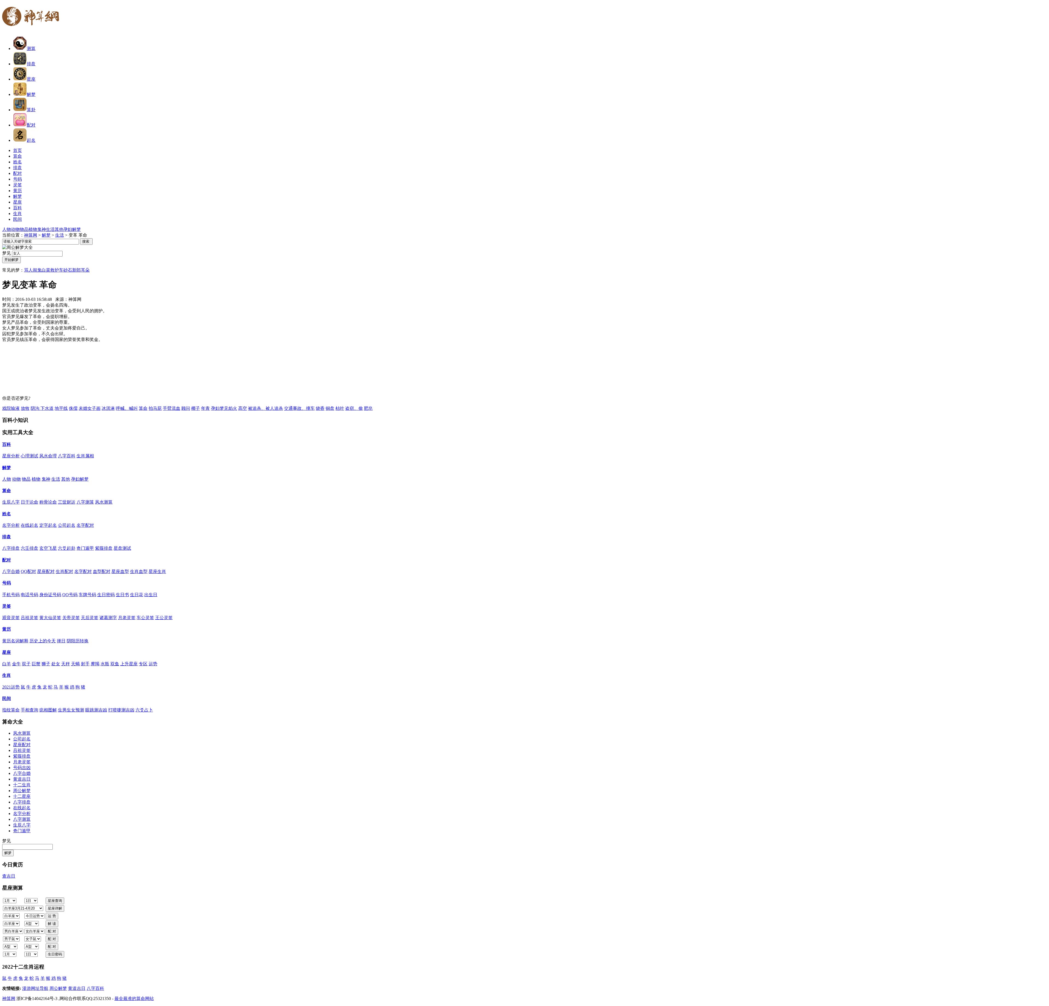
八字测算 (85, 502)
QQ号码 (70, 594)
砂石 (67, 270)
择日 (61, 641)
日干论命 (29, 502)
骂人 (28, 270)
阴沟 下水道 (42, 408)
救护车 (56, 270)
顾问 (185, 408)
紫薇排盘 (104, 548)
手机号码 (11, 594)
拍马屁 (155, 408)
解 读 (52, 924)
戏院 (6, 408)
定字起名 (48, 525)
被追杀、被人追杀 (265, 408)
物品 (24, 229)
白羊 (6, 663)
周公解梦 (22, 790)
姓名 (6, 513)
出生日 (150, 594)
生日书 (122, 594)
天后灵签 (89, 617)
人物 (6, 229)
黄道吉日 (22, 779)
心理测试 (29, 456)
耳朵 (85, 270)
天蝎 (75, 663)
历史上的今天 (43, 641)
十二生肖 (22, 785)
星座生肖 (157, 571)
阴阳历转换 (78, 641)
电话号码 (29, 594)
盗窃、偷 (354, 408)
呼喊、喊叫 (127, 408)
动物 (15, 229)
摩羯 (95, 663)
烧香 (320, 408)
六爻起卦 (66, 548)
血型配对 (101, 571)
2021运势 (11, 687)
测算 (31, 48)
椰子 (195, 408)
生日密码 (106, 594)
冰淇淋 (108, 408)
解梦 (31, 94)
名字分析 (11, 525)
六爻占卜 (144, 710)
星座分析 (11, 456)
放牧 (25, 408)
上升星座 (129, 663)
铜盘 (330, 408)
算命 (143, 408)
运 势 (52, 916)
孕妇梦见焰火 (224, 408)
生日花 (136, 594)
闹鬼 (37, 270)
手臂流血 (171, 408)
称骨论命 (48, 502)
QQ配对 (28, 571)
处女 (55, 663)
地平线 (61, 408)
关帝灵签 (71, 617)
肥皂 (368, 408)
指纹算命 (11, 710)
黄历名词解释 (15, 641)
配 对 (52, 931)
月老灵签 (126, 617)
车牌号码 (87, 594)
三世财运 (66, 502)
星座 (31, 79)
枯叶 (339, 408)
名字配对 (85, 525)
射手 (85, 663)
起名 (31, 140)
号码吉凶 (22, 767)
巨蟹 (36, 663)
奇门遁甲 (85, 548)
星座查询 (55, 901)
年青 (205, 408)
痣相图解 (48, 710)
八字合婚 (11, 571)
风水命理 (48, 456)
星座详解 (55, 908)
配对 (31, 125)
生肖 (6, 675)
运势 (153, 663)
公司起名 (66, 525)
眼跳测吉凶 (96, 710)
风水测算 (104, 502)
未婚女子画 (90, 408)
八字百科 (66, 456)
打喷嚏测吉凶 (121, 710)
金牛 (16, 663)
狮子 (46, 663)
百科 (6, 444)
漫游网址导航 (35, 988)
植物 (32, 229)
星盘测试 (122, 548)
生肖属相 (85, 456)
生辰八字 (11, 502)
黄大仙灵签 (50, 617)
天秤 (65, 663)
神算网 (30, 235)
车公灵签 (145, 617)
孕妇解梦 (72, 229)
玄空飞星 (48, 548)
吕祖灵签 (29, 617)
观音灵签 (11, 617)
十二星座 (22, 796)
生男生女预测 (71, 710)
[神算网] (32, 29)
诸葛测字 (108, 617)
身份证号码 (50, 594)
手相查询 (29, 710)
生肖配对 (64, 571)
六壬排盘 (29, 548)
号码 (6, 583)
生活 (50, 229)
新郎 (76, 270)
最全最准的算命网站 (134, 998)
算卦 (31, 109)
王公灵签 (164, 617)
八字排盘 (11, 548)
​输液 (15, 408)
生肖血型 (139, 571)
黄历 (6, 629)
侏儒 (73, 408)
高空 (242, 408)
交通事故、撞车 (299, 408)
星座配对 (46, 571)
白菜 (46, 270)
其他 (59, 229)
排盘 (31, 63)
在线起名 (29, 525)
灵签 (6, 606)
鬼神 (41, 229)
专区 (143, 663)
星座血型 (120, 571)
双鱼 (114, 663)
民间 (6, 698)
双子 (26, 663)
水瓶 (105, 663)
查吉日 (8, 876)
